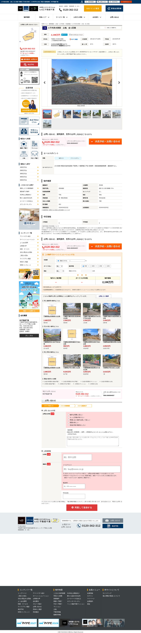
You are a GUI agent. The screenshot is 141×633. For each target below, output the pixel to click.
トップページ (22, 593)
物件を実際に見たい (76, 415)
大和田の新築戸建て (49, 384)
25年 (101, 266)
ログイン (90, 596)
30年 (93, 266)
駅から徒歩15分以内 (26, 198)
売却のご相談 (24, 262)
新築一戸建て (24, 148)
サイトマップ (107, 593)
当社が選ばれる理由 (26, 252)
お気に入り (103, 1)
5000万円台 (23, 180)
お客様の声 (23, 246)
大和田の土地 (94, 384)
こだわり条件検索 (59, 593)
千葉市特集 (57, 612)
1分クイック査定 (92, 8)
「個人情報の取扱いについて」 (75, 501)
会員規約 (90, 601)
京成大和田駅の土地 (106, 381)
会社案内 (36, 601)
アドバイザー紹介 (25, 236)
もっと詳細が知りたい (76, 417)
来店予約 (21, 609)
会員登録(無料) (48, 289)
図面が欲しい (74, 422)
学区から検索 (58, 596)
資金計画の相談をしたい (77, 425)
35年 (85, 266)
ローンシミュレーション (31, 74)
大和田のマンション (80, 384)
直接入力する (63, 260)
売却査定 (36, 612)
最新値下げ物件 (24, 191)
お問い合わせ (114, 17)
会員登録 (90, 593)
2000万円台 (23, 170)
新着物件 (56, 598)
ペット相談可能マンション (76, 604)
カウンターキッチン (26, 204)
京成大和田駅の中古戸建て (70, 381)
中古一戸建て (34, 158)
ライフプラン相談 (25, 258)
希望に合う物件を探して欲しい (79, 420)
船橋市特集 (57, 614)
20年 (108, 266)
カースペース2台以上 (26, 201)
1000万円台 (23, 167)
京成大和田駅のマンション (89, 381)
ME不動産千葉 (47, 394)
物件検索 (27, 17)
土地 (24, 158)
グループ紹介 (37, 604)
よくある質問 (24, 242)
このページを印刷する (30, 72)
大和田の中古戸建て (65, 384)
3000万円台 (23, 173)
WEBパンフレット (25, 265)
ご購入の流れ (24, 255)
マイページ (90, 598)
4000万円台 (23, 177)
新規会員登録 (116, 8)
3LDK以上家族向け (25, 194)
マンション (35, 148)
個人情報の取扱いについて (111, 596)
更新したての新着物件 (26, 188)
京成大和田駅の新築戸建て (51, 381)
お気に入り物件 (104, 296)
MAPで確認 (74, 39)
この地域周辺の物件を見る (58, 40)
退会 (88, 604)
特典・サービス (24, 249)
